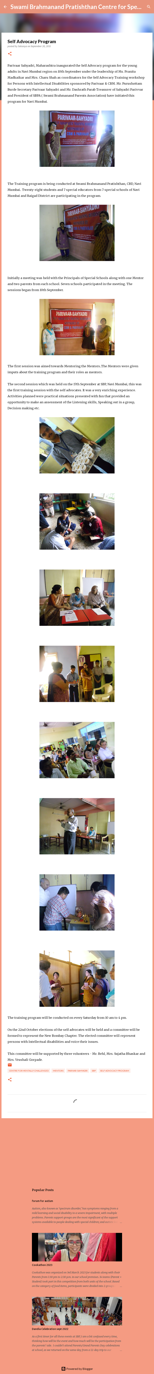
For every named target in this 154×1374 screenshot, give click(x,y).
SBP (94, 1070)
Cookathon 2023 (42, 1264)
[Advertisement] (77, 1150)
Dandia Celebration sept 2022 (50, 1328)
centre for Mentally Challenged (29, 1070)
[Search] (148, 6)
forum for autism (42, 1200)
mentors (58, 1070)
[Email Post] (10, 1066)
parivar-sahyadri (78, 1070)
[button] (10, 53)
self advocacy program (114, 1070)
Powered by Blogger (79, 1368)
